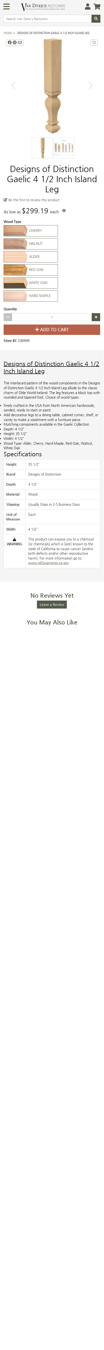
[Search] (95, 19)
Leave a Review (52, 605)
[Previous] (13, 85)
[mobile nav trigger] (6, 6)
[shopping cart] (95, 6)
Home (8, 33)
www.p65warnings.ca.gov (48, 563)
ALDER (34, 257)
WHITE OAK (38, 283)
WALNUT (35, 244)
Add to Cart (54, 329)
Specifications (23, 453)
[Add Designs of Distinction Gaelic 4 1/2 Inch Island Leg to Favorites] (94, 43)
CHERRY (35, 231)
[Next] (90, 85)
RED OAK (36, 270)
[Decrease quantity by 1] (8, 317)
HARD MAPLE (39, 296)
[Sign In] (86, 6)
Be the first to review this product (33, 200)
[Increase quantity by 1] (96, 317)
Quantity (10, 309)
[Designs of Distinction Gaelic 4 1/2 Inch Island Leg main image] (52, 85)
